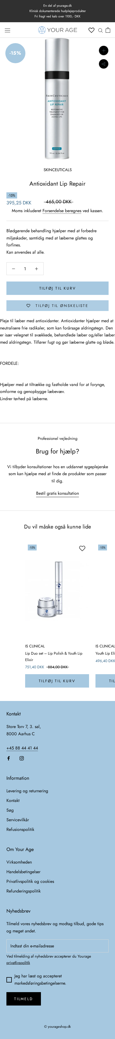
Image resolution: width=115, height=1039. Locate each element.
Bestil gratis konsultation (57, 493)
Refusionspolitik (20, 829)
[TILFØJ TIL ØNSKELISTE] (82, 548)
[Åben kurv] (108, 30)
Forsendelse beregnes (62, 211)
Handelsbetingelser (23, 872)
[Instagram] (22, 758)
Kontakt (13, 800)
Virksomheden (19, 862)
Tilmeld (23, 999)
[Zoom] (103, 50)
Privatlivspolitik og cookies (30, 881)
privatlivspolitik (18, 962)
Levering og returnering (27, 791)
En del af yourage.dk (57, 5)
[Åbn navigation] (7, 30)
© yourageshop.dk (57, 1026)
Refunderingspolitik (23, 891)
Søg (10, 810)
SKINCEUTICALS (58, 170)
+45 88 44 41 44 (22, 748)
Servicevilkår (17, 820)
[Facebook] (8, 758)
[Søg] (100, 30)
